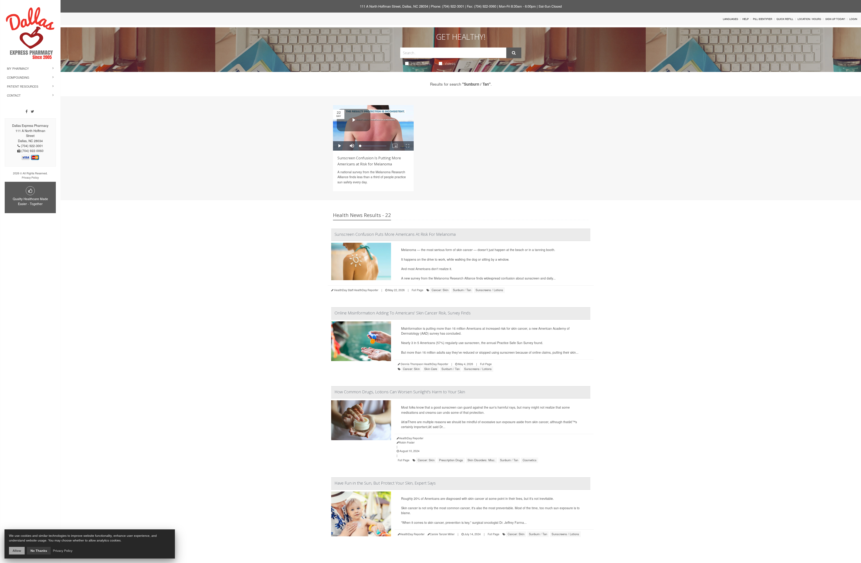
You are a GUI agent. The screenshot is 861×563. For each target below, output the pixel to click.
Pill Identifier (762, 19)
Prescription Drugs (451, 460)
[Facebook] (27, 111)
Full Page (417, 290)
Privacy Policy (30, 177)
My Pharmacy (18, 68)
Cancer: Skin (440, 290)
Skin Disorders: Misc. (481, 460)
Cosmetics (530, 460)
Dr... (442, 426)
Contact (14, 95)
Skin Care (430, 369)
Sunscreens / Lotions (489, 290)
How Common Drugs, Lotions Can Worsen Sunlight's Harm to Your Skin (400, 391)
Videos (450, 63)
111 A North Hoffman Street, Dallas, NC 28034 (394, 6)
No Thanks (38, 550)
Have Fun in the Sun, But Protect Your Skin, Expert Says (385, 483)
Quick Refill (784, 19)
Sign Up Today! (835, 19)
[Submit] (513, 53)
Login (853, 19)
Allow (17, 550)
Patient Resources (22, 86)
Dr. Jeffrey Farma (511, 522)
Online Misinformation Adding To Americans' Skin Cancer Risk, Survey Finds (403, 313)
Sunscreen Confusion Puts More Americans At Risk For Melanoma (395, 234)
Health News (420, 63)
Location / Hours (809, 19)
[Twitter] (32, 111)
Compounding (18, 77)
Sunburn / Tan (462, 290)
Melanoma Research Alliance (454, 278)
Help (745, 19)
